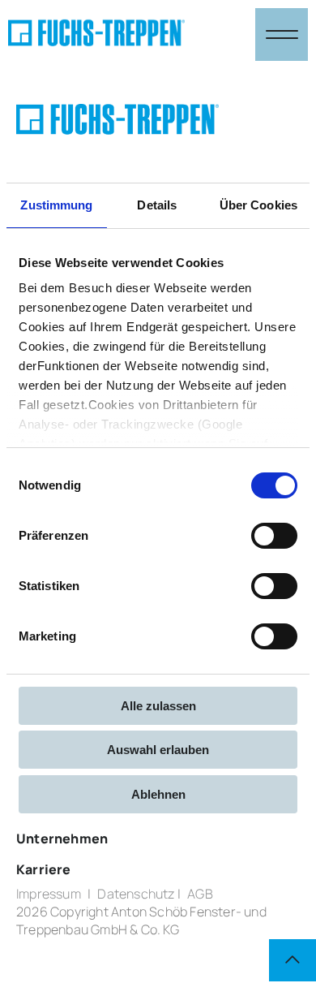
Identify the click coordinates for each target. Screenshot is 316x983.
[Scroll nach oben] (292, 960)
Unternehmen (62, 838)
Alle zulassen (158, 706)
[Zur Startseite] (96, 34)
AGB (200, 894)
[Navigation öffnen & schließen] (281, 34)
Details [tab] (157, 205)
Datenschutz (135, 894)
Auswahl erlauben (158, 750)
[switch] (274, 536)
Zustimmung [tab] (56, 205)
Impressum (48, 894)
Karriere (43, 869)
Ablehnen (158, 794)
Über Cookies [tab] (258, 205)
